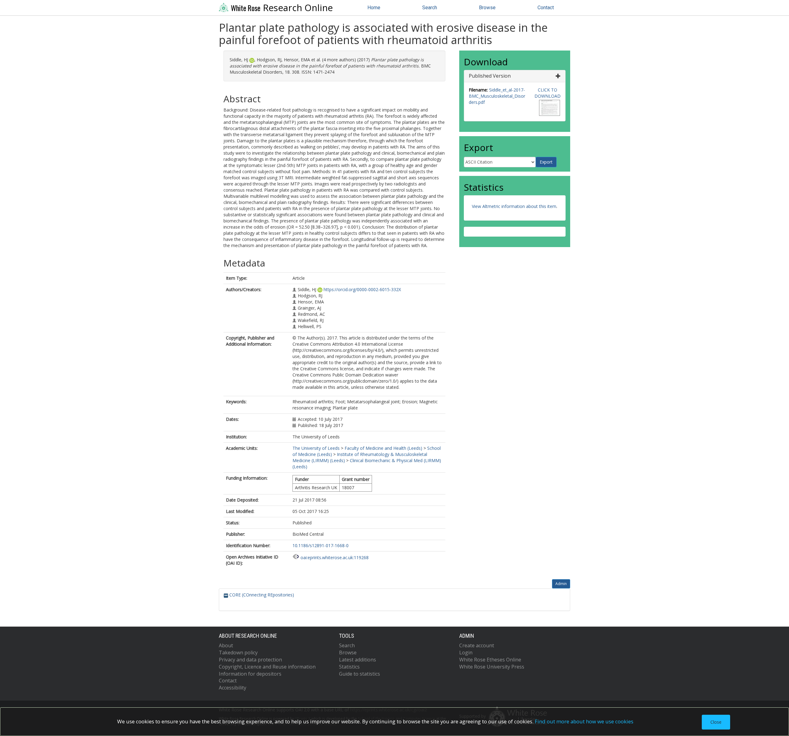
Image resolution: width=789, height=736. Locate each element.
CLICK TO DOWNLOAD (547, 93)
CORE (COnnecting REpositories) (261, 595)
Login (465, 652)
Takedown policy (238, 652)
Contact (546, 7)
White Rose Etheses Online (490, 659)
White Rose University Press (491, 666)
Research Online (282, 8)
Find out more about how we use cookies (584, 721)
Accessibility (232, 687)
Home (373, 7)
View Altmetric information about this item (514, 206)
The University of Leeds (316, 448)
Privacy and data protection (250, 659)
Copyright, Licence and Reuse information (267, 666)
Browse (487, 7)
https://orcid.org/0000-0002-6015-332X (362, 289)
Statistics (349, 666)
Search (429, 7)
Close (716, 722)
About (226, 645)
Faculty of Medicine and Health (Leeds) (383, 448)
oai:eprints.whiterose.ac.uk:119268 (334, 557)
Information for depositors (250, 673)
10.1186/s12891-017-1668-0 (320, 545)
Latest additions (357, 659)
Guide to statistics (359, 673)
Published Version (490, 75)
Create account (476, 645)
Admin (561, 583)
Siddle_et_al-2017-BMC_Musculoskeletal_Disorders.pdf (497, 96)
